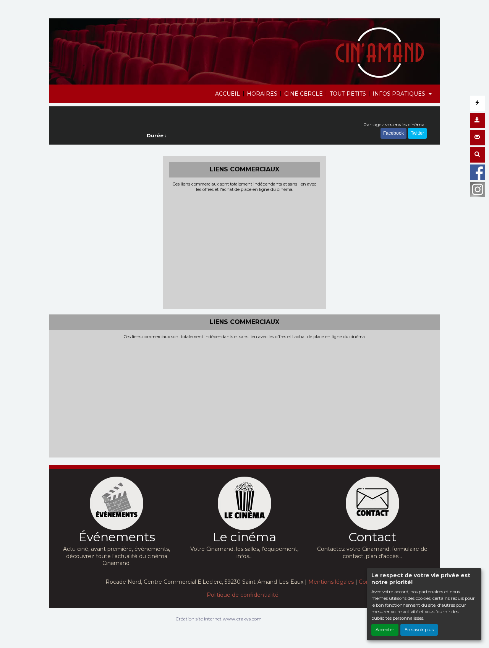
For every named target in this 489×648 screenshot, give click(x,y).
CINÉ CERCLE (303, 93)
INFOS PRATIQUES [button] (399, 93)
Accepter (385, 629)
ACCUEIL (227, 93)
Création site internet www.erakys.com (218, 619)
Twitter (417, 133)
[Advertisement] (245, 249)
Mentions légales (331, 581)
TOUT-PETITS (348, 93)
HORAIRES (262, 93)
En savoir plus (419, 629)
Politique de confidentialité (243, 594)
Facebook (393, 133)
